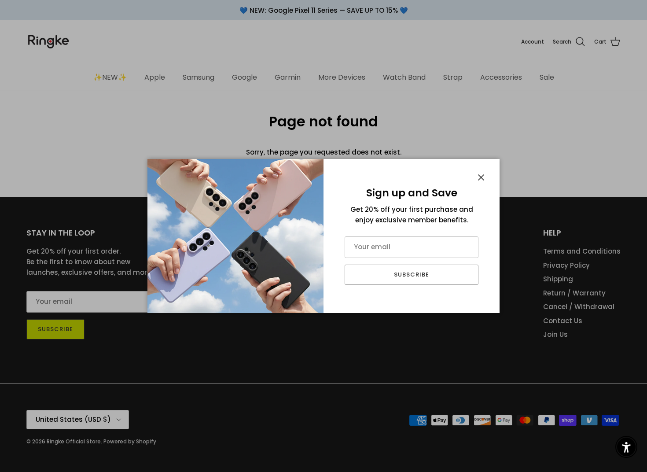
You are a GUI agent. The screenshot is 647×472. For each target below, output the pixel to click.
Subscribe (411, 274)
